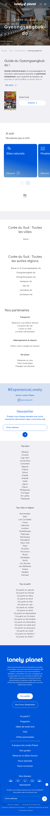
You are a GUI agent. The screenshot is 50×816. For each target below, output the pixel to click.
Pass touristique (25, 363)
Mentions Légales (13, 804)
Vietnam (25, 575)
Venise (25, 569)
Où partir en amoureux (25, 628)
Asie (10, 51)
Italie (25, 481)
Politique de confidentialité (31, 804)
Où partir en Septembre (25, 613)
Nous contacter (25, 766)
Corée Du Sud (20, 51)
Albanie (25, 452)
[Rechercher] (41, 4)
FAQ (25, 732)
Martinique (25, 537)
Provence (25, 552)
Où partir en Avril (25, 599)
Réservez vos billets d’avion (25, 323)
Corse (25, 523)
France (25, 470)
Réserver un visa (25, 360)
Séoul (26, 239)
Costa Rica (25, 461)
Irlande (25, 475)
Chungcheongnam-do (26, 277)
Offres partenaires (25, 737)
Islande (25, 478)
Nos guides (25, 696)
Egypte (25, 467)
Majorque (25, 534)
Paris (25, 546)
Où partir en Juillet (25, 608)
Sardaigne (25, 558)
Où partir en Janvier (25, 590)
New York (25, 543)
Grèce (25, 473)
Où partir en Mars (25, 596)
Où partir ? (25, 716)
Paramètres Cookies (26, 810)
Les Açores (25, 563)
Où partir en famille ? (25, 634)
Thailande (25, 499)
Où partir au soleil (25, 631)
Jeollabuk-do (26, 290)
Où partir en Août (25, 611)
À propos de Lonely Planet (25, 745)
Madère (25, 572)
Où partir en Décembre (25, 622)
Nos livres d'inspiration (25, 705)
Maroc (25, 487)
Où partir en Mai (25, 602)
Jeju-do (25, 286)
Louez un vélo (25, 329)
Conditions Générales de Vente (38, 807)
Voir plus (9, 85)
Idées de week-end (25, 727)
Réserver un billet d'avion (25, 756)
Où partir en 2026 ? (25, 637)
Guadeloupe (25, 531)
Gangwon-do (26, 281)
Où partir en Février (25, 593)
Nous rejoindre (25, 761)
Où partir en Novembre (25, 619)
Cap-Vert (25, 458)
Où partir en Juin (25, 605)
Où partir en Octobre (25, 616)
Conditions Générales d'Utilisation (13, 807)
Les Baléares (25, 566)
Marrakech (25, 540)
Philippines (25, 490)
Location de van (25, 326)
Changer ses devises (25, 366)
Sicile (25, 561)
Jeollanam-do (26, 295)
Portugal (25, 493)
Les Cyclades (25, 520)
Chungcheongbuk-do (25, 273)
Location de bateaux (25, 332)
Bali (25, 517)
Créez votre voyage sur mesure (25, 346)
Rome (25, 555)
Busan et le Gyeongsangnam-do (26, 268)
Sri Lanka (25, 496)
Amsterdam (25, 514)
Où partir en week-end (25, 625)
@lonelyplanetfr (27, 400)
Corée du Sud (25, 19)
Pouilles (25, 549)
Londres (25, 528)
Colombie (25, 464)
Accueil (4, 51)
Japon (25, 484)
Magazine (25, 721)
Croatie (25, 455)
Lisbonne (25, 525)
